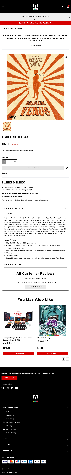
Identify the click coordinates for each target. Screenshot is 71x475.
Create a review (35, 287)
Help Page (9, 426)
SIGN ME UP (9, 378)
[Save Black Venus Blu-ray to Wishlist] (31, 45)
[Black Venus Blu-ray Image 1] (7, 126)
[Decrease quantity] (4, 162)
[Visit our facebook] (2, 388)
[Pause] (69, 17)
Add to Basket (18, 353)
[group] (35, 87)
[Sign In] (62, 7)
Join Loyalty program (26, 150)
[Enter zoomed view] (66, 57)
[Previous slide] (63, 359)
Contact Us (9, 412)
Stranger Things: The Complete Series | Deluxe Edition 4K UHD (18, 339)
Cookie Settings (11, 433)
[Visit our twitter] (12, 388)
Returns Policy (10, 415)
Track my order (11, 429)
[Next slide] (67, 359)
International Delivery (13, 422)
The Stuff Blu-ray (43, 338)
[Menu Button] (3, 7)
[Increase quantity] (15, 162)
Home (6, 28)
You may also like (35, 300)
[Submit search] (8, 7)
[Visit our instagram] (7, 388)
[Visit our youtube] (16, 388)
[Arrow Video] (35, 6)
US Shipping (10, 419)
